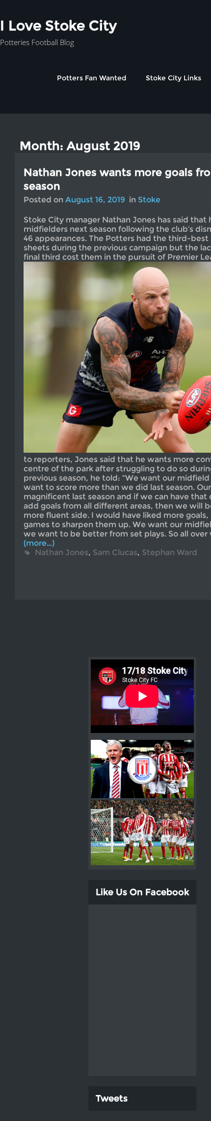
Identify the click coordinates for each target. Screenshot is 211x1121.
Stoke (149, 199)
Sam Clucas (115, 552)
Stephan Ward (169, 552)
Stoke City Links (173, 77)
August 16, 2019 (95, 199)
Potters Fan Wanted (91, 77)
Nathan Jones (61, 552)
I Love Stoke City (58, 25)
